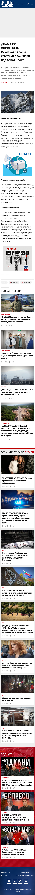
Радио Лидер (7, 4)
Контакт (4, 875)
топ (5, 282)
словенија (14, 282)
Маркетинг (25, 872)
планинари (26, 282)
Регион (4, 83)
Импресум (5, 872)
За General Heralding (25, 875)
